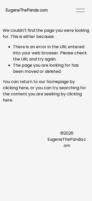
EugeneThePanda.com (27, 10)
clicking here (15, 88)
